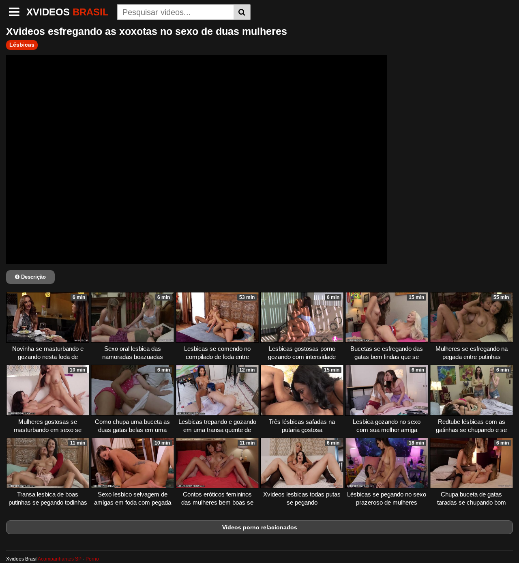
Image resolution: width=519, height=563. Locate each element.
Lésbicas (21, 44)
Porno (92, 559)
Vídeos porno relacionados (259, 527)
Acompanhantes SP (59, 559)
